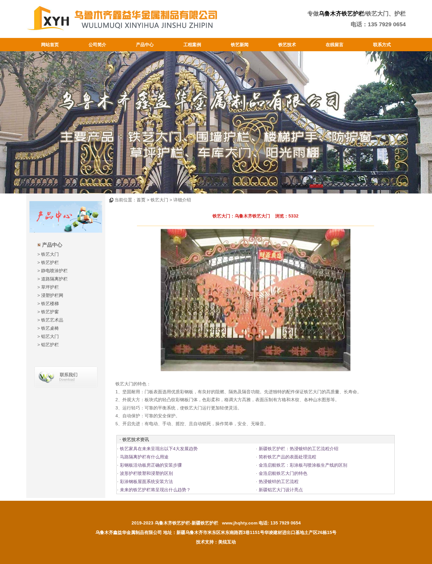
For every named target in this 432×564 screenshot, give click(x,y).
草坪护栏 (50, 287)
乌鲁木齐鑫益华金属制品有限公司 (129, 532)
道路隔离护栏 (54, 278)
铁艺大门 (50, 254)
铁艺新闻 (240, 44)
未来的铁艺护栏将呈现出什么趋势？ (155, 489)
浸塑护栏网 (52, 295)
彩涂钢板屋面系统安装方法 (146, 481)
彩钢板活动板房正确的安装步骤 (151, 465)
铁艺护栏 (50, 262)
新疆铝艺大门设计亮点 (281, 489)
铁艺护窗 (50, 311)
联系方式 (382, 44)
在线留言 (334, 44)
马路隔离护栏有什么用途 (144, 456)
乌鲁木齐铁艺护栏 (341, 13)
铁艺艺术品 (52, 319)
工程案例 (192, 44)
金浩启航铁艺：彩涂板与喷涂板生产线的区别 (303, 465)
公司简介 (97, 44)
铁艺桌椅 (50, 328)
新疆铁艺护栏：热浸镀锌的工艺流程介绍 (298, 448)
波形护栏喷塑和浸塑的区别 (146, 473)
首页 (141, 199)
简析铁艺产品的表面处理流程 (287, 456)
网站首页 (50, 44)
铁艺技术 (287, 44)
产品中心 (145, 44)
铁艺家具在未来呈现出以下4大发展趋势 (159, 448)
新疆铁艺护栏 (205, 522)
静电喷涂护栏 (54, 270)
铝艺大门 (50, 336)
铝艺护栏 (50, 344)
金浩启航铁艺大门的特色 (283, 473)
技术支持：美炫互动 (216, 541)
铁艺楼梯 (50, 303)
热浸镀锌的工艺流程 (279, 481)
